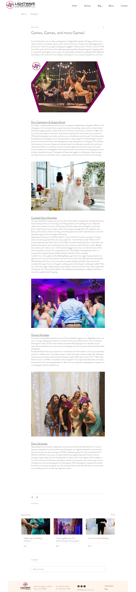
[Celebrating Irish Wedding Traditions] (35, 526)
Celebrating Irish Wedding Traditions (33, 539)
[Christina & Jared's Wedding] (100, 526)
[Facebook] (79, 586)
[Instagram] (82, 586)
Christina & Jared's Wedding (98, 538)
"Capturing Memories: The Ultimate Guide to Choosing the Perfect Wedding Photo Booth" (67, 539)
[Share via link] (37, 497)
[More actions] (103, 27)
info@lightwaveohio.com (85, 590)
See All (113, 515)
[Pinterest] (85, 586)
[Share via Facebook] (32, 497)
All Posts (24, 14)
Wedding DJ (34, 14)
